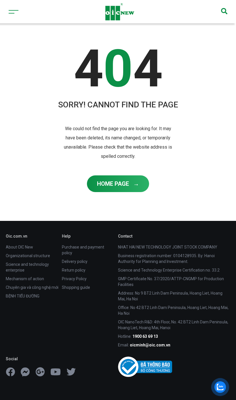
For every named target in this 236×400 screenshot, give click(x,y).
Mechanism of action (25, 278)
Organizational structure (28, 255)
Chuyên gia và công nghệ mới (32, 287)
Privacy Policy (74, 278)
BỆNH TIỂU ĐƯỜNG (22, 296)
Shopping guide (76, 287)
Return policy (73, 270)
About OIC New (19, 247)
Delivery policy (74, 261)
